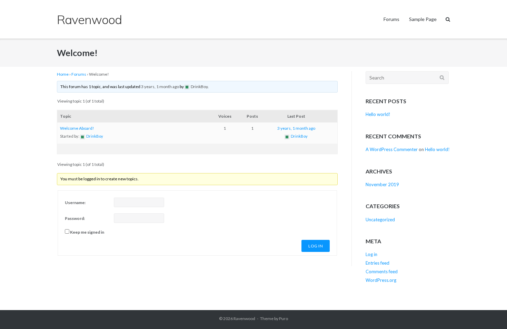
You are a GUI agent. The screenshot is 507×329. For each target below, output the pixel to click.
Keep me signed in (87, 232)
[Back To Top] (489, 312)
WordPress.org (381, 280)
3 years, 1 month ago (160, 86)
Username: (75, 202)
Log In (315, 245)
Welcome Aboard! (77, 128)
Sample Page (423, 19)
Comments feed (382, 271)
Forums (391, 19)
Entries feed (377, 263)
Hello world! (378, 114)
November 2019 (382, 184)
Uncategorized (380, 219)
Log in (371, 254)
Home (63, 74)
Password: (75, 218)
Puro (283, 318)
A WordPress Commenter (392, 149)
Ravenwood (244, 318)
